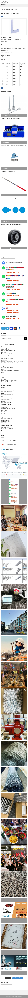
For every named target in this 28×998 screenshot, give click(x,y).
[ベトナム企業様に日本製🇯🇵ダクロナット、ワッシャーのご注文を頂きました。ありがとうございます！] (14, 805)
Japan (3, 9)
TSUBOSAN (7, 195)
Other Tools (3, 379)
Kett (10, 361)
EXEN (2, 408)
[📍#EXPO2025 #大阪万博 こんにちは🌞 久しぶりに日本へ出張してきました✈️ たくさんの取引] (14, 544)
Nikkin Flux (16, 390)
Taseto (2, 377)
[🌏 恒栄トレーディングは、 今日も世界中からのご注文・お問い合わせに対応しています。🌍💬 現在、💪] (14, 491)
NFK (2, 391)
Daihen (8, 370)
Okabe (6, 415)
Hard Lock (3, 421)
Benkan (2, 432)
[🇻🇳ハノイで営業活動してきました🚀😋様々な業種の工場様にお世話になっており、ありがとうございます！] (14, 832)
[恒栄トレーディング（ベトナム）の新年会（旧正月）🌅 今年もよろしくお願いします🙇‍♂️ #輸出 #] (14, 675)
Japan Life (6, 408)
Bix (2, 353)
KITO (8, 349)
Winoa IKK (14, 428)
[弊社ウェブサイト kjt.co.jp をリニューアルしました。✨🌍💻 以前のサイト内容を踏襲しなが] (14, 465)
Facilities (3, 387)
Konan (14, 388)
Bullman (2, 415)
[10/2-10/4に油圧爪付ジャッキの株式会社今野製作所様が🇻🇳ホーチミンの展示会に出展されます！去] (14, 910)
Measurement (9, 9)
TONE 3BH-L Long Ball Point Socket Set (10, 118)
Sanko (22, 362)
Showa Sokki (11, 364)
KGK (12, 361)
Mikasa (10, 408)
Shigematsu (8, 367)
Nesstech (11, 390)
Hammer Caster (5, 248)
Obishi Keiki (9, 362)
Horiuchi (10, 388)
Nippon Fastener (10, 418)
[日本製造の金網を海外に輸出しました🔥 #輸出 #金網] (14, 779)
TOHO (6, 168)
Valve (2, 396)
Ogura (14, 353)
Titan (12, 367)
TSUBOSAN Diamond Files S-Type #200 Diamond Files (13, 198)
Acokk (2, 388)
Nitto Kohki (6, 373)
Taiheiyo (13, 408)
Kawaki (7, 361)
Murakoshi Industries (5, 390)
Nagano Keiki (20, 361)
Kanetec (2, 349)
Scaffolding (3, 413)
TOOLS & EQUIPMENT (13, 115)
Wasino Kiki (3, 399)
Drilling (2, 372)
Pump (2, 393)
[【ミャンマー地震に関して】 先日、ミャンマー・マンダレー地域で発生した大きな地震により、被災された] (14, 622)
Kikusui (5, 358)
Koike (11, 370)
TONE (6, 115)
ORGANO (7, 221)
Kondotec (3, 350)
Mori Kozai (8, 421)
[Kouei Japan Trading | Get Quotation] (6, 2)
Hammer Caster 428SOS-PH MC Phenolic (10, 251)
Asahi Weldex (3, 370)
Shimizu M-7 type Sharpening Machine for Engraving (13, 145)
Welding (2, 369)
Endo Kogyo (17, 348)
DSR (11, 428)
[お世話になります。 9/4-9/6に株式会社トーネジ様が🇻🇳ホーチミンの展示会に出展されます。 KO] (14, 962)
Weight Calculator (4, 986)
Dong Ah (3, 418)
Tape (2, 357)
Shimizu (7, 142)
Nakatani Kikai (10, 353)
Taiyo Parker (9, 391)
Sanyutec (3, 381)
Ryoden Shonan (17, 362)
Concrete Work (4, 407)
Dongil (2, 428)
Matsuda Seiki (10, 380)
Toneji (9, 422)
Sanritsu (15, 380)
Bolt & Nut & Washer (5, 420)
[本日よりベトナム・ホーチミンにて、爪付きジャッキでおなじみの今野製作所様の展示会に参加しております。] (14, 858)
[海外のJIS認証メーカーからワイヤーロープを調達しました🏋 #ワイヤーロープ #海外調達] (14, 753)
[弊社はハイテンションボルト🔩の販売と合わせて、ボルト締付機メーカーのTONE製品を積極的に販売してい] (14, 936)
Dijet (2, 373)
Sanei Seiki (13, 350)
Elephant (13, 348)
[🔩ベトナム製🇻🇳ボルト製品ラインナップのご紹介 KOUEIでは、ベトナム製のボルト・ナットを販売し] (14, 570)
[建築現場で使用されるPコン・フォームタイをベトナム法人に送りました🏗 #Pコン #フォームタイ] (14, 701)
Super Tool (3, 355)
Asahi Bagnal (3, 402)
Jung (6, 349)
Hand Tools (3, 352)
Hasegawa (3, 361)
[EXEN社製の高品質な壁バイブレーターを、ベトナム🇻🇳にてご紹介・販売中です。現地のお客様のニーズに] (14, 596)
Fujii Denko (3, 367)
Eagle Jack (9, 348)
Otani (6, 422)
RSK (15, 9)
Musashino (11, 394)
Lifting (2, 346)
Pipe (2, 430)
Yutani (10, 355)
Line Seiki (15, 361)
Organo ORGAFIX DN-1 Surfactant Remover (11, 224)
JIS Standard (6, 428)
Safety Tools (3, 366)
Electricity (3, 401)
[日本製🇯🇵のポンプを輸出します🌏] (14, 727)
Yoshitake (8, 399)
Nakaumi (3, 422)
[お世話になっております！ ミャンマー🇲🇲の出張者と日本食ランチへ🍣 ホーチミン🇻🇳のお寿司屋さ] (14, 518)
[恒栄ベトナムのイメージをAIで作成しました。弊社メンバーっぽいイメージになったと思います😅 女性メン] (14, 648)
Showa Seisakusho (4, 364)
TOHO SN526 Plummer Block (8, 171)
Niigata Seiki (3, 362)
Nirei (8, 358)
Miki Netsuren (8, 350)
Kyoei (2, 411)
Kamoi (2, 358)
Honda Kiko (3, 394)
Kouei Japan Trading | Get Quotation (16, 996)
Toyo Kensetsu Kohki (9, 381)
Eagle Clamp (3, 348)
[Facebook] (14, 991)
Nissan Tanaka (16, 370)
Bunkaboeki (6, 388)
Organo (5, 391)
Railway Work (4, 410)
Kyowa (7, 394)
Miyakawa (5, 353)
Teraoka (11, 358)
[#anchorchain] (14, 884)
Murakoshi (18, 388)
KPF (6, 418)
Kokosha (8, 402)
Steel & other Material (5, 427)
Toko (5, 411)
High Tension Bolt (4, 417)
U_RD (12, 402)
